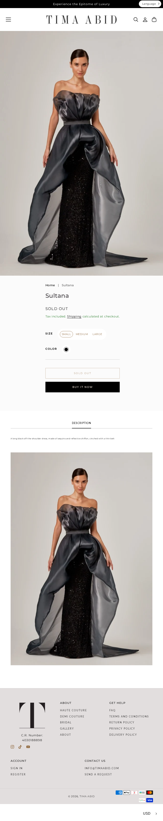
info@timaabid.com (102, 768)
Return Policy (122, 722)
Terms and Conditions (129, 716)
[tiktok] (20, 748)
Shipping (74, 316)
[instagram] (12, 748)
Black (66, 349)
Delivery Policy (123, 735)
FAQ (112, 710)
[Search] (136, 19)
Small (66, 334)
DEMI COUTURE (72, 716)
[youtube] (28, 748)
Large (97, 334)
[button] (8, 19)
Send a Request (98, 774)
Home (50, 285)
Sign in (17, 768)
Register (18, 774)
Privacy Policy (122, 728)
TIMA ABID (87, 796)
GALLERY (67, 728)
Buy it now (82, 387)
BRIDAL (66, 722)
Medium (82, 334)
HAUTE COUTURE (73, 710)
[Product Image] (81, 153)
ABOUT (65, 735)
